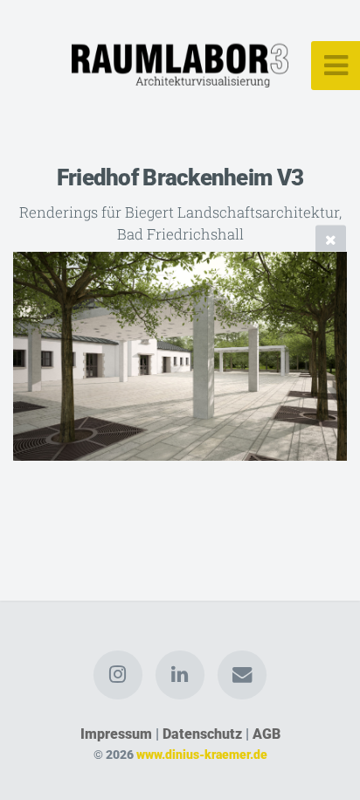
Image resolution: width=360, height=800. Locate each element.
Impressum (116, 734)
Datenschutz (202, 734)
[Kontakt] (242, 674)
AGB (266, 734)
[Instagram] (117, 674)
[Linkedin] (180, 674)
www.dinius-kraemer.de (201, 755)
